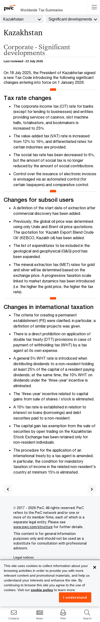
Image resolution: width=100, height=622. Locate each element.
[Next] (92, 489)
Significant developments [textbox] (70, 19)
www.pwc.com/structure (33, 527)
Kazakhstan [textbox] (13, 19)
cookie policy (42, 590)
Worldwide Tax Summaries (41, 10)
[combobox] (21, 19)
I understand (75, 597)
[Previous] (8, 489)
